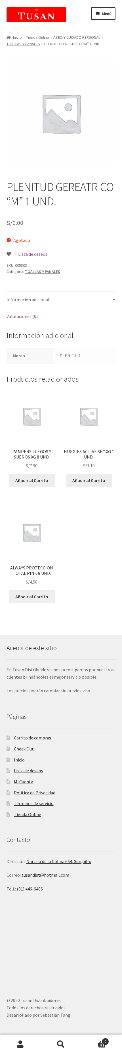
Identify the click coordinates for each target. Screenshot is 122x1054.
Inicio (17, 37)
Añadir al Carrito (31, 480)
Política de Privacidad (34, 792)
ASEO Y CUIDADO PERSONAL (76, 37)
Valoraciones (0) (22, 316)
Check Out (24, 749)
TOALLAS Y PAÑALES (23, 43)
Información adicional (28, 299)
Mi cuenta (20, 1044)
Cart (93, 1039)
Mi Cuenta (23, 781)
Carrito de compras (32, 738)
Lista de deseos (28, 770)
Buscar (61, 1044)
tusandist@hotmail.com (45, 875)
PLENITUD (70, 355)
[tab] (61, 300)
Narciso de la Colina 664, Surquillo (58, 861)
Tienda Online (37, 37)
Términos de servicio (34, 803)
